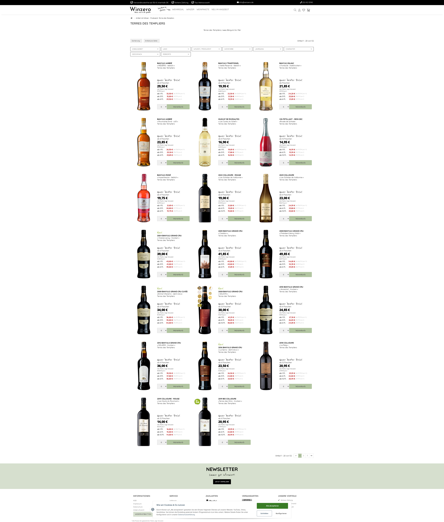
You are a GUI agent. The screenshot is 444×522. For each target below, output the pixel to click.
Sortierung (136, 41)
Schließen (264, 513)
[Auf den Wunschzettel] (151, 66)
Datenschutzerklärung (186, 515)
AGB (134, 500)
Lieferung (173, 500)
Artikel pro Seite (151, 41)
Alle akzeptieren (272, 506)
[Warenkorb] (309, 10)
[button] (299, 10)
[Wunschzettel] (303, 10)
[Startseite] (131, 18)
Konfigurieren (281, 513)
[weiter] (311, 456)
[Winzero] (140, 9)
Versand (160, 521)
